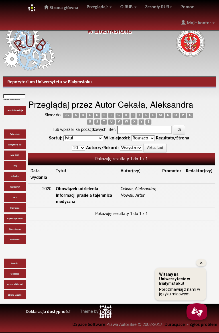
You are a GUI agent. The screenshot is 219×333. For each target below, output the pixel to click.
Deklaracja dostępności (48, 312)
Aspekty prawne (15, 219)
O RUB (127, 7)
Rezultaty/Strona (172, 138)
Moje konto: (199, 23)
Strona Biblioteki (15, 284)
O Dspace (15, 274)
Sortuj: (55, 138)
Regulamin (15, 187)
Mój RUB (15, 155)
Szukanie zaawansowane (11, 99)
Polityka (15, 176)
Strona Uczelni (14, 295)
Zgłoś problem (203, 324)
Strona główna (63, 8)
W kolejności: (117, 138)
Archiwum (15, 240)
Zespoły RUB (157, 7)
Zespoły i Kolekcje (15, 110)
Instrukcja (14, 208)
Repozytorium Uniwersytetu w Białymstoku (49, 82)
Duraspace (175, 324)
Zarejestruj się (14, 145)
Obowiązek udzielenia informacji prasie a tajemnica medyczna (84, 195)
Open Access (15, 229)
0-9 (67, 115)
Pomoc (187, 7)
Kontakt (15, 263)
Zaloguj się (15, 134)
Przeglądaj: (98, 7)
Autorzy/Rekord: (102, 148)
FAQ (15, 166)
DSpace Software (88, 324)
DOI (15, 197)
